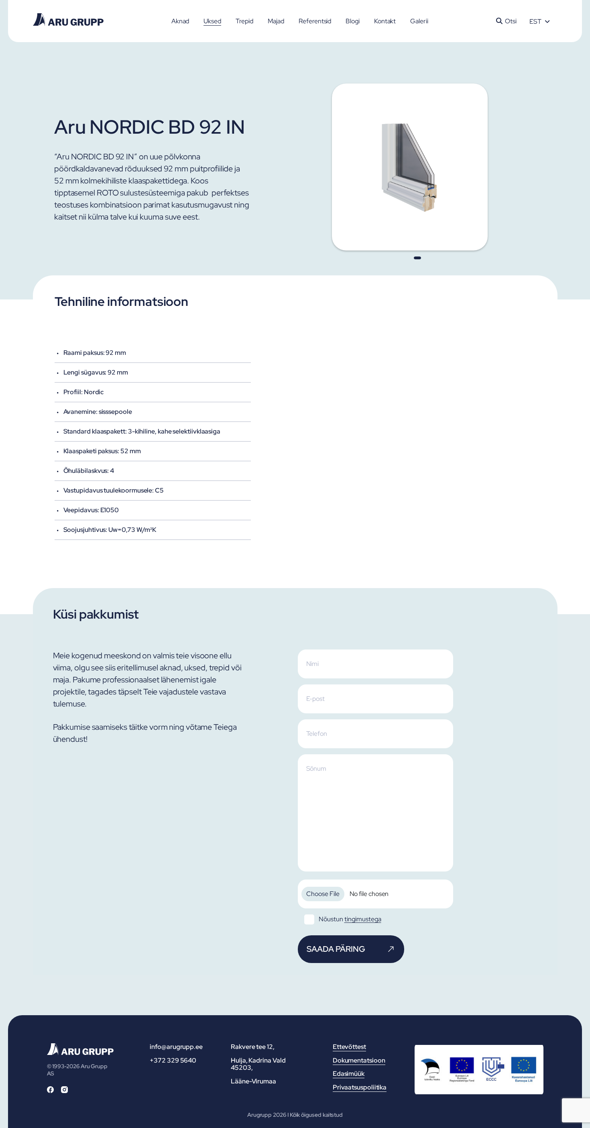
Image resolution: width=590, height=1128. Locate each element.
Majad (276, 21)
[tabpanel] (417, 167)
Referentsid (315, 21)
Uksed (212, 21)
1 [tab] (417, 258)
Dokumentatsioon (359, 1060)
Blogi (353, 21)
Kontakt (385, 21)
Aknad (180, 21)
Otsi (511, 21)
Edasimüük (348, 1073)
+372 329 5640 (173, 1060)
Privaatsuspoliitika (360, 1087)
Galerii (419, 21)
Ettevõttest (349, 1046)
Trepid (244, 21)
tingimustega (362, 919)
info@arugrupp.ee (176, 1046)
